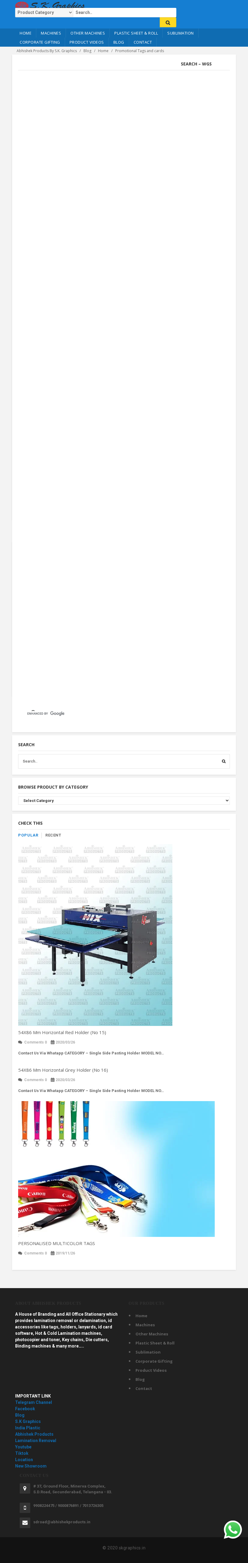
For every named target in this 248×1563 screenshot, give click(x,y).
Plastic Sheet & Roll (136, 33)
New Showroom (31, 1466)
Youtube (23, 1446)
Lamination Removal (35, 1440)
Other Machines (87, 33)
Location (24, 1459)
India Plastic (27, 1427)
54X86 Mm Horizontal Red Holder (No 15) (62, 1032)
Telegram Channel (33, 1402)
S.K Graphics (28, 1421)
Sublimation (180, 33)
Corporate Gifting (40, 42)
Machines (51, 33)
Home (25, 33)
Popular (28, 835)
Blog (118, 42)
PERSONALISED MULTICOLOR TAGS (56, 1243)
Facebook (25, 1408)
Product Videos (87, 42)
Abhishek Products (34, 1434)
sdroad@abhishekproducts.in (61, 1522)
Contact (143, 42)
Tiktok (21, 1453)
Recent (53, 835)
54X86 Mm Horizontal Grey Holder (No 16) (63, 1070)
